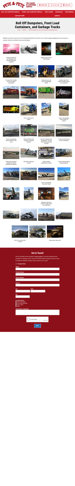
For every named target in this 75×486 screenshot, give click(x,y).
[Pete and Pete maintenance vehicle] (46, 152)
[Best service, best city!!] (55, 231)
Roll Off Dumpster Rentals (10, 12)
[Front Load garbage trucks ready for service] (64, 109)
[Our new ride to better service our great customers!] (11, 71)
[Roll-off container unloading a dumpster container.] (64, 173)
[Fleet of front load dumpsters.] (46, 109)
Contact (57, 15)
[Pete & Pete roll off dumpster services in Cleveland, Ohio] (29, 48)
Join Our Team (19, 15)
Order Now (44, 5)
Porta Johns (49, 12)
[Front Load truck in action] (29, 109)
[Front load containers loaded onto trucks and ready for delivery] (11, 152)
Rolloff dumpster (21, 302)
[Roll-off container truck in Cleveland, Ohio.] (64, 214)
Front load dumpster (22, 303)
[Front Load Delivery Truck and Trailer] (46, 173)
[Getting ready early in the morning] (46, 48)
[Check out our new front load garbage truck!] (46, 71)
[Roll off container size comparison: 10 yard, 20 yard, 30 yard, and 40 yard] (46, 130)
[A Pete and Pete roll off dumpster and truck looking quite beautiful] (11, 48)
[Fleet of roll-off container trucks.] (64, 193)
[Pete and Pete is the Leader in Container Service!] (29, 130)
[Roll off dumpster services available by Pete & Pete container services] (11, 173)
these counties (38, 256)
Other (18, 306)
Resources (59, 12)
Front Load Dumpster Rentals (32, 12)
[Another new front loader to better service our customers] (64, 71)
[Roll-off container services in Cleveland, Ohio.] (11, 214)
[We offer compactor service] (29, 152)
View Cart (67, 5)
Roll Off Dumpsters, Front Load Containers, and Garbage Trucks (42, 30)
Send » (37, 325)
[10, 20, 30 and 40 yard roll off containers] (64, 130)
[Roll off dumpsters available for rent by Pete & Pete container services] (29, 173)
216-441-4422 (55, 5)
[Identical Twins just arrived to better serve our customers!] (46, 193)
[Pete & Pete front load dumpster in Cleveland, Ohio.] (29, 92)
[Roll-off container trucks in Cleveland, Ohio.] (46, 214)
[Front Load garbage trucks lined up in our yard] (11, 130)
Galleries (24, 30)
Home (19, 30)
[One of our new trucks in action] (20, 231)
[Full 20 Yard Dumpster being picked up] (64, 152)
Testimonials (69, 12)
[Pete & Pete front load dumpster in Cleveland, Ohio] (11, 92)
